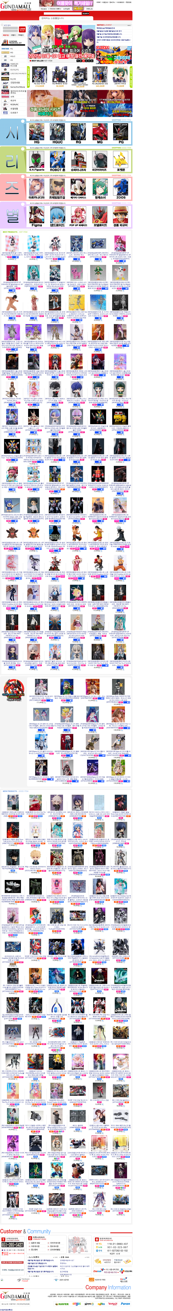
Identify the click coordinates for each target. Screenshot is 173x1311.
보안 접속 (7, 25)
